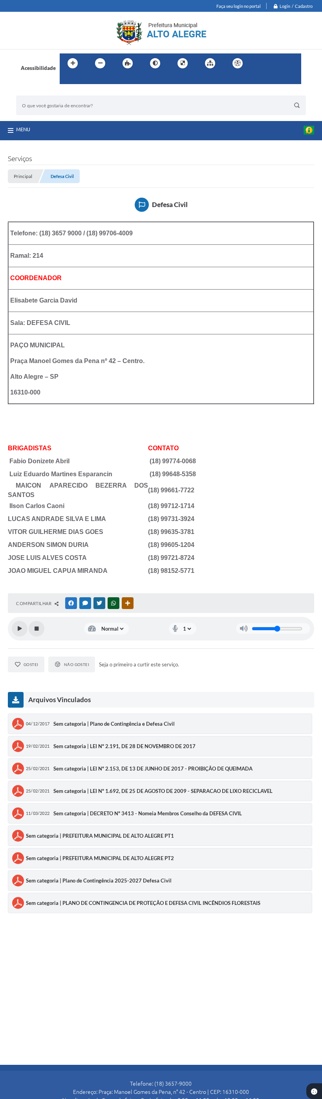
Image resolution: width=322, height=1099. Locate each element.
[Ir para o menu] (277, 63)
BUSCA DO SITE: (39, 91)
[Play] (19, 629)
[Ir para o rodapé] (85, 79)
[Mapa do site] (210, 63)
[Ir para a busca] (67, 79)
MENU (23, 129)
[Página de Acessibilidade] (238, 63)
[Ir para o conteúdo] (260, 63)
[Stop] (36, 629)
